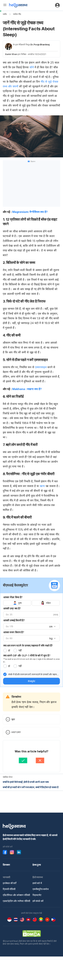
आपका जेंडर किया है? (13, 597)
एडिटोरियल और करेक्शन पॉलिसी (16, 894)
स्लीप (5, 14)
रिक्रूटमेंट (37, 894)
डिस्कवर (6, 864)
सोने (32, 67)
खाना (42, 486)
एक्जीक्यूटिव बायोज (41, 889)
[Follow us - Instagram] (12, 852)
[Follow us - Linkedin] (19, 852)
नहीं (20, 650)
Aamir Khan (11, 54)
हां (9, 650)
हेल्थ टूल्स (37, 864)
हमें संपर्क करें (38, 900)
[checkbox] (5, 674)
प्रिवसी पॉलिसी (9, 889)
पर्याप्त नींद (17, 14)
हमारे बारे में (37, 883)
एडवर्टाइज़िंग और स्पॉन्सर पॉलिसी (16, 900)
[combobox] (52, 626)
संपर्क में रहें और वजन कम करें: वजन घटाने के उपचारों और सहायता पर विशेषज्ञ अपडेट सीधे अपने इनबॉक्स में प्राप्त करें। (33, 674)
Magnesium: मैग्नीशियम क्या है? (30, 212)
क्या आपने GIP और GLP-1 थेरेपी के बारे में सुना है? (26, 655)
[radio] (5, 650)
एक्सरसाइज (41, 367)
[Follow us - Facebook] (5, 852)
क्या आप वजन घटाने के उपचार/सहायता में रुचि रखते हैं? (28, 645)
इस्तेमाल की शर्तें (9, 883)
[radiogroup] (31, 603)
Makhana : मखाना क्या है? (27, 389)
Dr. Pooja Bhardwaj (39, 44)
